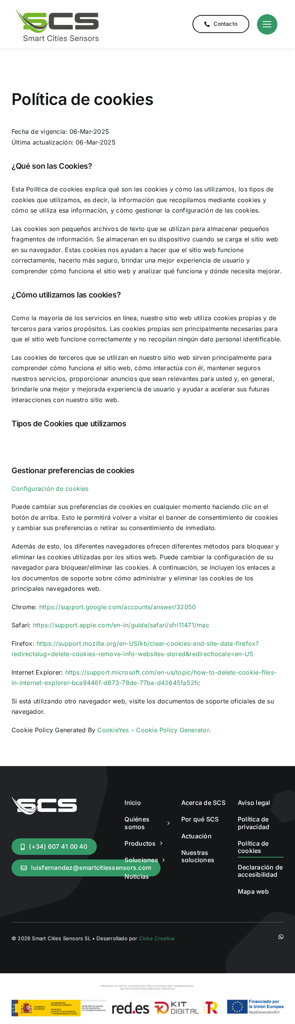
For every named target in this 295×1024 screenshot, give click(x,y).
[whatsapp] (280, 937)
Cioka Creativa (157, 938)
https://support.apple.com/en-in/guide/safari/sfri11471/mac (121, 625)
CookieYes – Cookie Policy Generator (153, 730)
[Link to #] (267, 24)
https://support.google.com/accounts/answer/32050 (117, 607)
